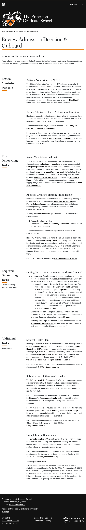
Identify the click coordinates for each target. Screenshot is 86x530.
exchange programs (38, 346)
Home (3, 31)
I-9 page (66, 317)
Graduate (44, 214)
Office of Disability (41, 380)
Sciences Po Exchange (63, 201)
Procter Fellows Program (36, 204)
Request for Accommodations (44, 398)
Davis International (41, 439)
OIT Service (48, 95)
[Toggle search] (81, 4)
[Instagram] (78, 500)
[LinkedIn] (82, 500)
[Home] (27, 19)
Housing (50, 240)
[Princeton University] (3, 5)
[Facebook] (74, 500)
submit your (41, 323)
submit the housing (56, 224)
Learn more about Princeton (49, 172)
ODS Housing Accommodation (62, 410)
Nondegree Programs (31, 31)
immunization (58, 279)
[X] (69, 500)
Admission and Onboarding (15, 31)
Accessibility (9, 523)
